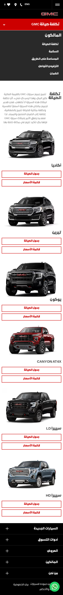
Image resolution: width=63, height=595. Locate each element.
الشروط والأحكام (48, 589)
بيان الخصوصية (21, 584)
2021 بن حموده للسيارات (43, 584)
